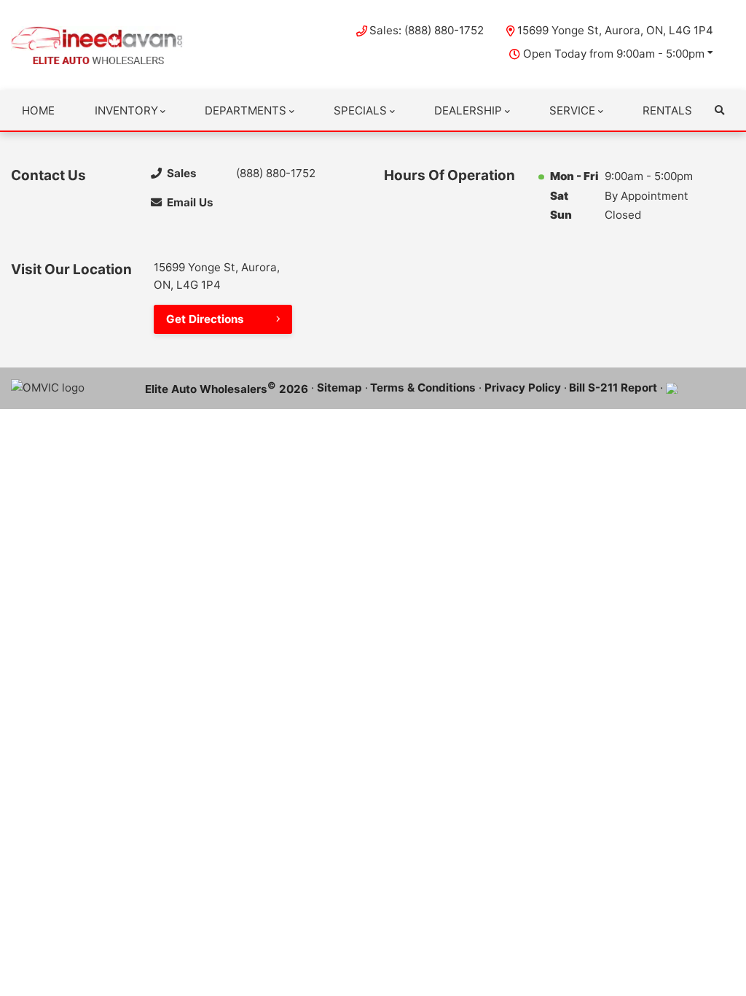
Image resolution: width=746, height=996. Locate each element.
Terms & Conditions (423, 387)
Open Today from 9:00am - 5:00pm (613, 54)
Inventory (126, 110)
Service (572, 110)
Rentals (667, 110)
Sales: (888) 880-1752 (426, 30)
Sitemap (339, 387)
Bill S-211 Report (613, 387)
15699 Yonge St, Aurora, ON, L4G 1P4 (615, 30)
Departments (245, 110)
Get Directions (205, 319)
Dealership (468, 110)
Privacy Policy (522, 387)
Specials (360, 110)
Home (38, 110)
